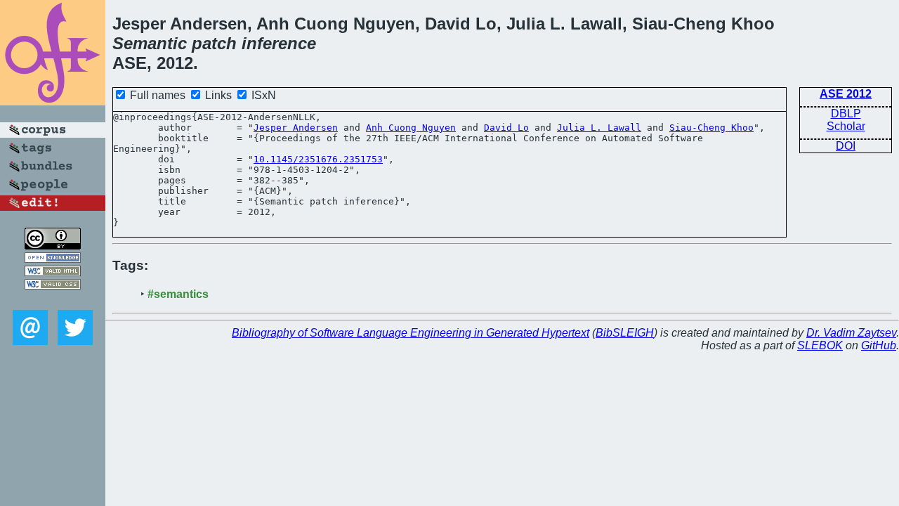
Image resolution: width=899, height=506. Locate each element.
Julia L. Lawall (599, 127)
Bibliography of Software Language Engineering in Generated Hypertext (410, 333)
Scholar (846, 126)
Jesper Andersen (296, 127)
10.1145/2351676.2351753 (318, 159)
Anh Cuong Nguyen (411, 127)
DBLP (846, 113)
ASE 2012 (846, 94)
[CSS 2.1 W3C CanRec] (53, 300)
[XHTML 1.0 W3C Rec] (53, 272)
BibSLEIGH (625, 333)
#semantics (178, 294)
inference (279, 43)
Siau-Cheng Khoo (711, 127)
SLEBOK (820, 345)
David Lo (506, 127)
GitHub (878, 345)
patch (214, 43)
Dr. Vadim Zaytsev (851, 333)
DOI (845, 146)
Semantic (149, 43)
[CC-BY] (53, 246)
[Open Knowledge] (53, 259)
